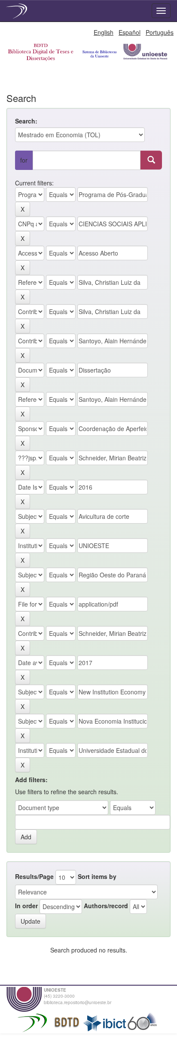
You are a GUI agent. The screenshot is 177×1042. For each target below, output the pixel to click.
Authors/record (106, 905)
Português (160, 32)
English (103, 32)
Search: (26, 121)
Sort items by (97, 876)
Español (129, 32)
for (23, 160)
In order (26, 905)
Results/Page (34, 876)
